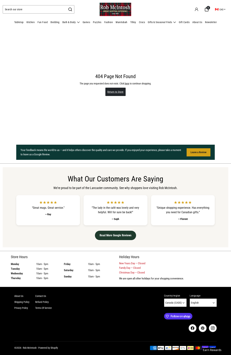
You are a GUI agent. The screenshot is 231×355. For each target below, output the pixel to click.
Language (195, 295)
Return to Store (115, 91)
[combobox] (34, 9)
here (127, 83)
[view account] (196, 9)
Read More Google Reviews (115, 235)
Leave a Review (198, 152)
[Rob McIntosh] (115, 9)
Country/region (172, 295)
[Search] (70, 9)
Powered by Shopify (48, 347)
